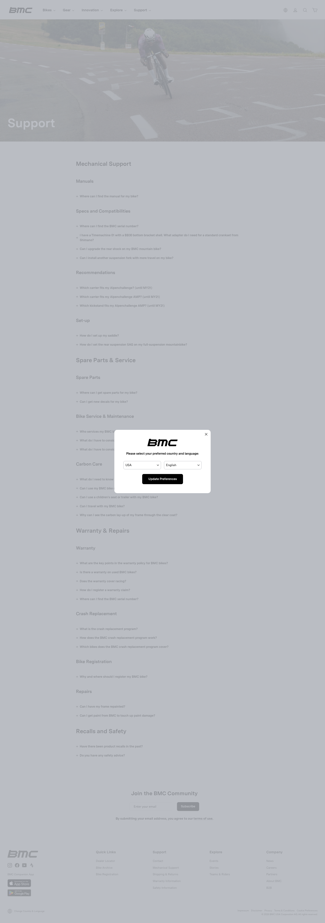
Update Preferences (162, 479)
